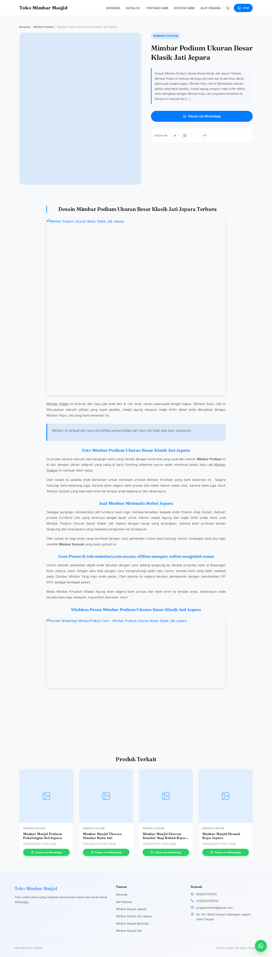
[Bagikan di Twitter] (195, 135)
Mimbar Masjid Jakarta (131, 909)
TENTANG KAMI (157, 8)
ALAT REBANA (211, 8)
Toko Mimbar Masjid (43, 8)
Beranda (24, 26)
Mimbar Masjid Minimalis (132, 923)
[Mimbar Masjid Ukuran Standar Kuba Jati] (106, 796)
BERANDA (113, 8)
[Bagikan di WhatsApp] (185, 135)
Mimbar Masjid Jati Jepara (134, 916)
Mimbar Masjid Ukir (129, 930)
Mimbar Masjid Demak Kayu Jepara (221, 836)
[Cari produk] (227, 8)
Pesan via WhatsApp (204, 116)
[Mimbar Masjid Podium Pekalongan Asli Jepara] (46, 796)
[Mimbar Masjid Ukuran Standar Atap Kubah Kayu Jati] (166, 796)
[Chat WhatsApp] (261, 946)
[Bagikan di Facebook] (175, 135)
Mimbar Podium (44, 26)
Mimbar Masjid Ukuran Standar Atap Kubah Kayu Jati (164, 838)
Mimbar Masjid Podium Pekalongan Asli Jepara (42, 836)
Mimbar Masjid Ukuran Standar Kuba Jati (102, 836)
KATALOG (133, 8)
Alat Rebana (124, 902)
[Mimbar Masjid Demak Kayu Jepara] (225, 796)
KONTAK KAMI (184, 8)
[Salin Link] (205, 135)
